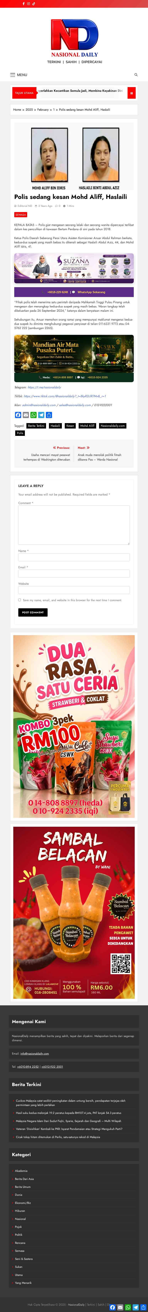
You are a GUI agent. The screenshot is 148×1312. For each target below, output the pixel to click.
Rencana (20, 1243)
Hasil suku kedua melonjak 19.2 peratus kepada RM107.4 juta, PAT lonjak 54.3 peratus (68, 1113)
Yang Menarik (23, 1283)
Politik (18, 1235)
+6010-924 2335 (97, 377)
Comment (25, 503)
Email (23, 567)
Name (23, 551)
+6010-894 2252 (28, 1067)
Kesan (70, 425)
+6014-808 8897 (63, 377)
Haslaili (55, 425)
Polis (20, 433)
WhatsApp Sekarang (91, 292)
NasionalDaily (76, 1305)
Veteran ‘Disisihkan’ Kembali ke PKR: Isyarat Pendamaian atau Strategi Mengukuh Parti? (69, 1129)
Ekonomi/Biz (23, 1203)
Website (23, 583)
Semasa (21, 215)
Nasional (20, 1219)
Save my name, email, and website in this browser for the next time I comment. (72, 600)
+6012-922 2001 (52, 1067)
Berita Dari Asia (24, 1179)
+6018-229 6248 (58, 292)
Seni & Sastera (24, 1259)
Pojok (18, 1227)
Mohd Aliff (87, 425)
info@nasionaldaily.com (34, 1053)
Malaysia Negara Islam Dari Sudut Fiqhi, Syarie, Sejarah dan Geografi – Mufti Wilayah (68, 1121)
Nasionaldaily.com (113, 425)
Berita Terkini (36, 425)
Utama (19, 1275)
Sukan (18, 1267)
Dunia (18, 1195)
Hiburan (20, 1211)
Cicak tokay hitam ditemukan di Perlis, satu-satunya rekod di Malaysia (58, 1137)
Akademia (21, 1171)
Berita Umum (23, 1187)
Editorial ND (25, 206)
